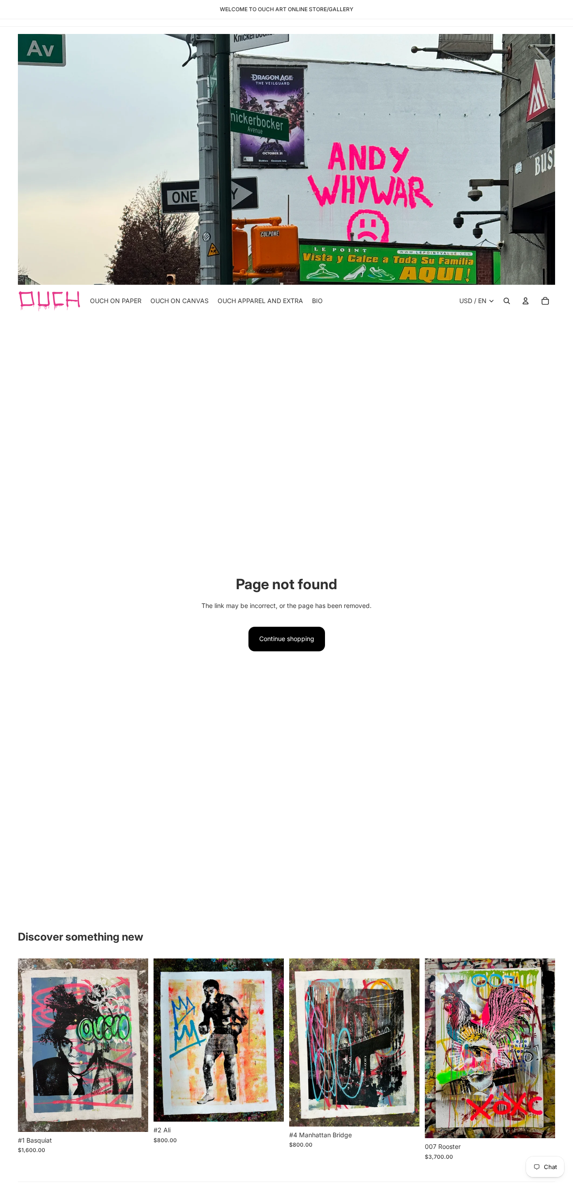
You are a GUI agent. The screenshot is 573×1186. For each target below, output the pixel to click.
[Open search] (507, 301)
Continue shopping (286, 638)
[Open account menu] (525, 301)
